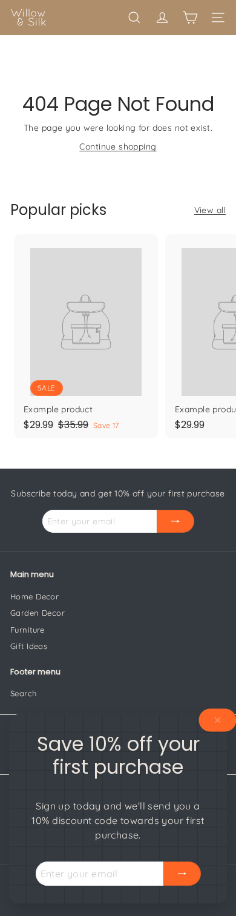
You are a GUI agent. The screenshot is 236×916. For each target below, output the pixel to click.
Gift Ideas (28, 646)
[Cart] (190, 17)
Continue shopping (117, 146)
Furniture (27, 629)
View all (210, 210)
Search (23, 693)
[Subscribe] (182, 874)
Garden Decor (37, 613)
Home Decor (34, 596)
